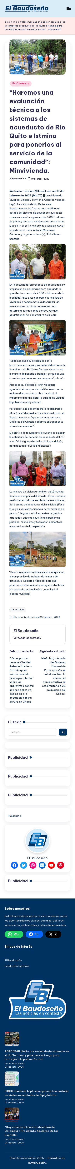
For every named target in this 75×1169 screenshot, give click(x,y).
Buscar (14, 722)
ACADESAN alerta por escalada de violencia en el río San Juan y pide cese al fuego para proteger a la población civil (37, 1055)
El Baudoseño (26, 630)
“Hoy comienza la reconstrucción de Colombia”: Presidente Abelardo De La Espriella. (31, 1131)
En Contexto (20, 83)
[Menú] (68, 8)
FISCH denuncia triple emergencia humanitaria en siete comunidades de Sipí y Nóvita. (36, 1093)
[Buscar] (63, 732)
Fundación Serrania (17, 966)
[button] (27, 637)
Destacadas (18, 609)
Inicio (8, 22)
